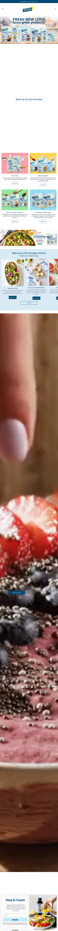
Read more (13, 297)
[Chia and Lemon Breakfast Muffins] (36, 272)
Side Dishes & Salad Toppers (43, 212)
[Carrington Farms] (28, 8)
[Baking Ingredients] (43, 163)
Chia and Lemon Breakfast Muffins (36, 287)
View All (29, 303)
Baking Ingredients (43, 176)
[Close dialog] (55, 897)
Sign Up (15, 920)
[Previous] (27, 307)
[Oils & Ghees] (15, 163)
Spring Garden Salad (12, 288)
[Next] (30, 307)
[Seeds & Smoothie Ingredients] (15, 199)
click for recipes (17, 592)
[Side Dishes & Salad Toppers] (43, 199)
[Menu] (2, 8)
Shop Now (14, 183)
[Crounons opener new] (29, 238)
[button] (55, 8)
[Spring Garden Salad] (13, 273)
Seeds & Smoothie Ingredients (15, 212)
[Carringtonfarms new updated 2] (29, 30)
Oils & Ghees (14, 176)
